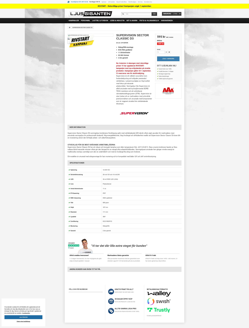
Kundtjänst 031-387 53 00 (79, 2)
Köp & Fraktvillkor (121, 2)
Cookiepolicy (26, 313)
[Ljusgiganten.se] (90, 14)
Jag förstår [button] (23, 317)
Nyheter (104, 2)
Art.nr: (118, 42)
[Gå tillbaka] (69, 27)
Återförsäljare (132, 2)
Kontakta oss (148, 2)
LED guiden (111, 2)
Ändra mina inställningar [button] (23, 321)
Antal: (158, 49)
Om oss (140, 2)
